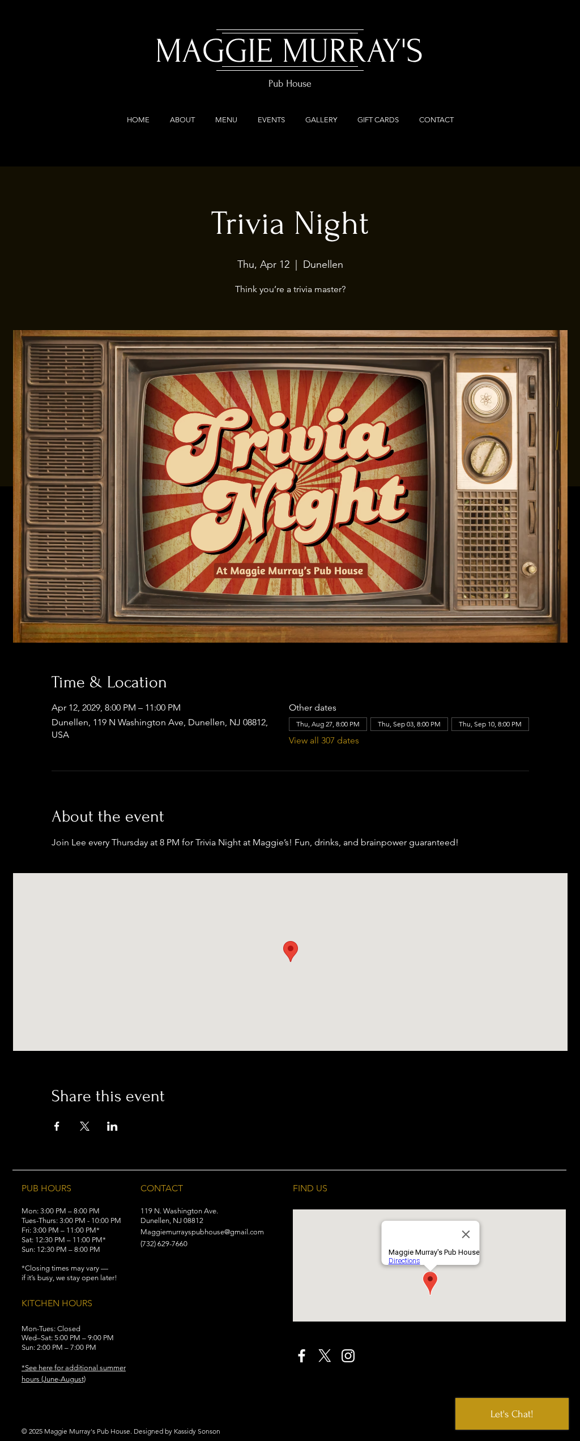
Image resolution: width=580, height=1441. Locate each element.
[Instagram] (348, 1356)
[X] (325, 1356)
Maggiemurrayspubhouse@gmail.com (202, 1232)
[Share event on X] (84, 1126)
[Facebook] (301, 1356)
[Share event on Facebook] (57, 1126)
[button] (61, 1367)
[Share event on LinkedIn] (112, 1126)
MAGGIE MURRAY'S (289, 51)
